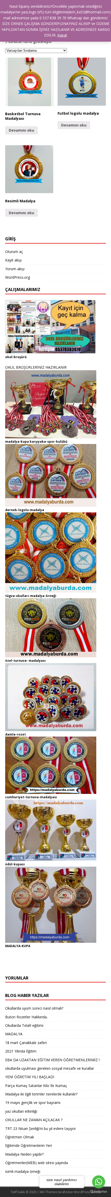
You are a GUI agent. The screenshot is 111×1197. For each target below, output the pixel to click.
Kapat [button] (62, 35)
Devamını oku (21, 130)
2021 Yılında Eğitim (20, 1051)
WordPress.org (17, 277)
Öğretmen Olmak (19, 1137)
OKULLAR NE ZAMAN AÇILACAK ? (33, 1119)
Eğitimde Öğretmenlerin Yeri (28, 1145)
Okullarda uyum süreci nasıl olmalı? (34, 1008)
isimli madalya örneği (22, 1171)
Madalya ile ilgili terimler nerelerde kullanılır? (41, 1094)
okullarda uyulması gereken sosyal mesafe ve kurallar (49, 1068)
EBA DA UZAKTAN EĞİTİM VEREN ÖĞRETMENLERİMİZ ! (52, 1059)
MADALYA (13, 1033)
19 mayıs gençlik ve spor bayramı (32, 1102)
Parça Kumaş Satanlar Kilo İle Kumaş (36, 1085)
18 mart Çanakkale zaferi (26, 1042)
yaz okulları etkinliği (21, 1111)
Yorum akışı (15, 268)
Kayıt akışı (13, 260)
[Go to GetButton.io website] (98, 1191)
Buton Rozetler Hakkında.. (26, 1016)
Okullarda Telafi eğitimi (24, 1025)
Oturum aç (14, 251)
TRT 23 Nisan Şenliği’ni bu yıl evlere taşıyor (40, 1128)
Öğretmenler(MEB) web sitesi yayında (36, 1162)
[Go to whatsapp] (98, 1181)
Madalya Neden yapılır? (24, 1154)
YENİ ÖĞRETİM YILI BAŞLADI (29, 1076)
